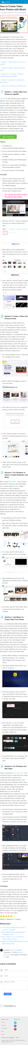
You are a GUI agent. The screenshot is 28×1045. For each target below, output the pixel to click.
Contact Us (3, 1025)
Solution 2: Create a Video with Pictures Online (12, 69)
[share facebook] (15, 1026)
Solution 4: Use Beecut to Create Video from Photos (12, 81)
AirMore (7, 2)
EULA (2, 1031)
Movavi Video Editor (17, 773)
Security (2, 1034)
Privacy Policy (4, 1028)
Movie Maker (12, 481)
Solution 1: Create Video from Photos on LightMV (13, 63)
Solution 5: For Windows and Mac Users (14, 86)
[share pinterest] (15, 1029)
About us (3, 1022)
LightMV (2, 98)
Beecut (2, 624)
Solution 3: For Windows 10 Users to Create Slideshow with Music (12, 75)
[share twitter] (15, 1022)
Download (10, 137)
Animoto (2, 327)
